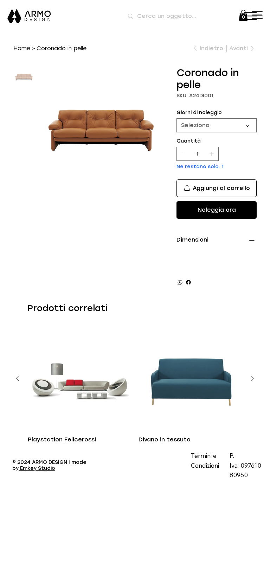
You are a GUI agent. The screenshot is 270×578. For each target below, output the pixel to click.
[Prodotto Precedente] (17, 378)
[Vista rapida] (79, 378)
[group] (134, 385)
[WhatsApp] (180, 282)
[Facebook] (188, 282)
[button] (243, 15)
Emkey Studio (37, 468)
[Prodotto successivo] (252, 378)
